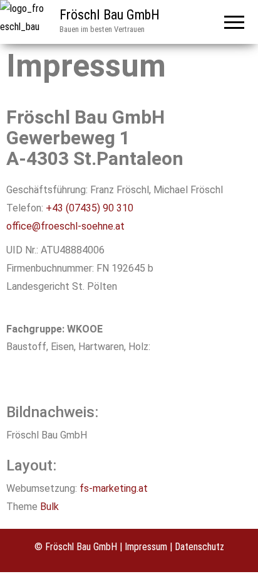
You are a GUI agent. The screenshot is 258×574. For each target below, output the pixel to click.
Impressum (146, 547)
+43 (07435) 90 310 (89, 208)
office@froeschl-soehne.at (65, 226)
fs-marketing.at (114, 488)
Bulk (49, 507)
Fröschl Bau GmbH (109, 15)
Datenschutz (199, 547)
